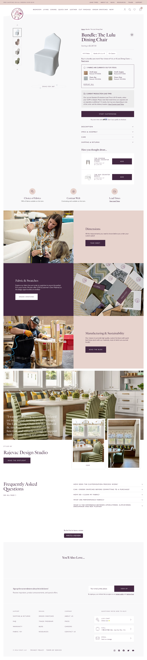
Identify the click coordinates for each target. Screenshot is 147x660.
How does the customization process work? (96, 484)
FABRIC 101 (17, 631)
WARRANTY (17, 626)
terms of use (130, 594)
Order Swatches (26, 297)
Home (83, 29)
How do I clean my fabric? (87, 495)
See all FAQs (9, 495)
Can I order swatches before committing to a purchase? (102, 489)
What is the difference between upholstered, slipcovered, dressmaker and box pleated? (102, 505)
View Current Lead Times (116, 104)
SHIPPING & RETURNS (21, 616)
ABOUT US (69, 616)
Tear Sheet (95, 243)
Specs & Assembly (89, 132)
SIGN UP (124, 588)
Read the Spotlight (17, 460)
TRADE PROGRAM (46, 621)
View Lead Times (114, 201)
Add (122, 161)
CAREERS (68, 626)
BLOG (41, 626)
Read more (85, 61)
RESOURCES (43, 631)
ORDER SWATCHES (46, 616)
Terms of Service (54, 650)
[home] (17, 14)
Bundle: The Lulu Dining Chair (94, 29)
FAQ (14, 621)
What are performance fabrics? (89, 500)
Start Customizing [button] (107, 114)
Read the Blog (96, 349)
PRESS (67, 621)
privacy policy (120, 594)
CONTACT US (70, 631)
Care (83, 137)
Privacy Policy (37, 650)
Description (87, 127)
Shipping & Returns (90, 142)
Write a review (73, 536)
